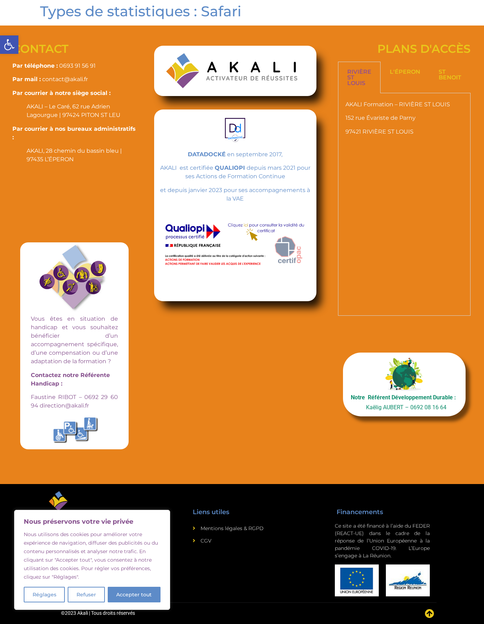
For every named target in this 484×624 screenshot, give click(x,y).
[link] (9, 44)
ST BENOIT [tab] (450, 74)
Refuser (86, 594)
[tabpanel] (404, 204)
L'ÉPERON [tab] (405, 71)
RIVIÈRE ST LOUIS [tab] (359, 77)
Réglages (44, 594)
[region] (92, 560)
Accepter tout (134, 594)
